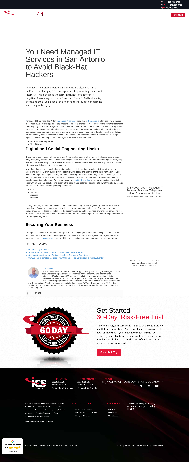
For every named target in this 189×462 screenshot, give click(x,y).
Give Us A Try (108, 352)
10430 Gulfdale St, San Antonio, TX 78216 (85, 383)
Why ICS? (111, 409)
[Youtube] (39, 293)
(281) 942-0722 (174, 2)
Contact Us (112, 412)
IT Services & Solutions (83, 409)
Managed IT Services (82, 416)
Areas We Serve (158, 446)
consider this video (81, 180)
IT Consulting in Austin (38, 250)
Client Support (113, 416)
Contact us (48, 238)
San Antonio (93, 121)
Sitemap (119, 446)
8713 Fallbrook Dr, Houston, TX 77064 (59, 383)
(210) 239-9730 (176, 5)
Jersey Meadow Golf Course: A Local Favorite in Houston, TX (55, 252)
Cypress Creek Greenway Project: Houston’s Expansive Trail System (59, 255)
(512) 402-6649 (172, 8)
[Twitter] (35, 293)
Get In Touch (177, 15)
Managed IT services (67, 121)
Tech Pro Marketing (70, 445)
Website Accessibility (143, 446)
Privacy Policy (129, 446)
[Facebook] (32, 293)
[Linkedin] (28, 293)
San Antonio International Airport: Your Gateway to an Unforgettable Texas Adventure (66, 258)
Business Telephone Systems (86, 412)
